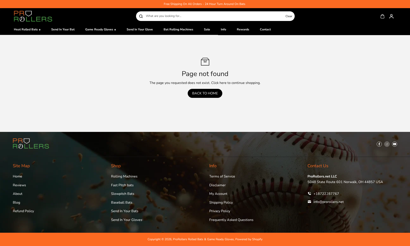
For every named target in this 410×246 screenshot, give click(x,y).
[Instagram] (387, 144)
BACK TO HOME (205, 93)
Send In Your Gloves (126, 220)
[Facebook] (379, 144)
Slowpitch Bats (122, 193)
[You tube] (394, 144)
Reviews (19, 185)
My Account (218, 193)
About (17, 193)
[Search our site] (141, 16)
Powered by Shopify (248, 239)
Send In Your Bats (124, 211)
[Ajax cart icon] (382, 16)
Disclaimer (217, 185)
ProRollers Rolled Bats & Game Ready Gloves (203, 239)
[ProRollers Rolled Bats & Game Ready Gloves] (33, 16)
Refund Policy (23, 211)
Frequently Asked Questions (231, 220)
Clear (289, 16)
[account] (391, 16)
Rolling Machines (124, 176)
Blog (16, 202)
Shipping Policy (221, 202)
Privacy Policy (219, 211)
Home (17, 176)
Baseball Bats (121, 202)
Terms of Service (222, 176)
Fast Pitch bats (122, 185)
